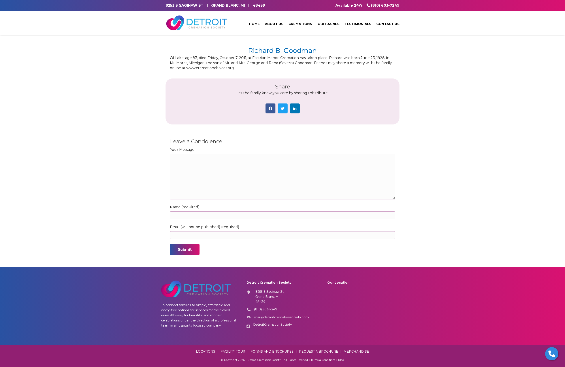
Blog (341, 359)
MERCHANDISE (356, 352)
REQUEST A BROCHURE (318, 352)
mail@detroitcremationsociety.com (281, 317)
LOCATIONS (205, 352)
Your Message (182, 149)
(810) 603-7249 (385, 5)
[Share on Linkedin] (295, 108)
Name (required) (185, 207)
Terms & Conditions (323, 359)
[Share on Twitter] (283, 108)
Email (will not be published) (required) (204, 227)
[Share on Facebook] (270, 108)
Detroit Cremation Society (264, 359)
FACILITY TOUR (233, 352)
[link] (254, 24)
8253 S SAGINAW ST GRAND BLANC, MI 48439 (215, 5)
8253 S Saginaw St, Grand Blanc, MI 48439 (269, 297)
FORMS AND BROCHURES (272, 352)
